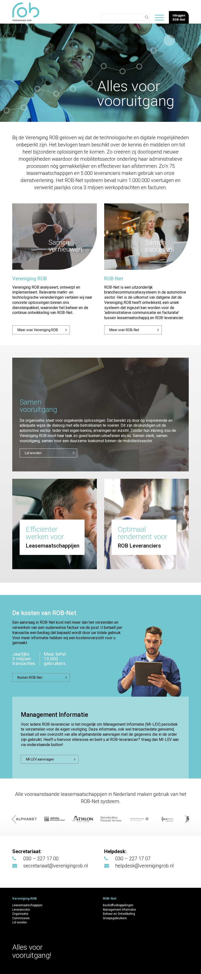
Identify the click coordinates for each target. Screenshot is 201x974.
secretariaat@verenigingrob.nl (55, 865)
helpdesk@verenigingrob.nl (144, 865)
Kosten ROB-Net (29, 677)
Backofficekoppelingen (118, 905)
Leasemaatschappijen (27, 905)
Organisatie (20, 914)
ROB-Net (113, 279)
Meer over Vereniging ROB (37, 330)
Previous (15, 819)
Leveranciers (21, 909)
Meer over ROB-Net (124, 330)
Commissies (21, 918)
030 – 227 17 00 (41, 858)
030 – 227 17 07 (133, 858)
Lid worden (19, 922)
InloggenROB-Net (179, 17)
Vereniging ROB (29, 279)
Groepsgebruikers (115, 918)
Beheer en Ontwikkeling (119, 914)
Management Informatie (119, 909)
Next (186, 819)
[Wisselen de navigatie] (159, 18)
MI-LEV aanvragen (40, 759)
